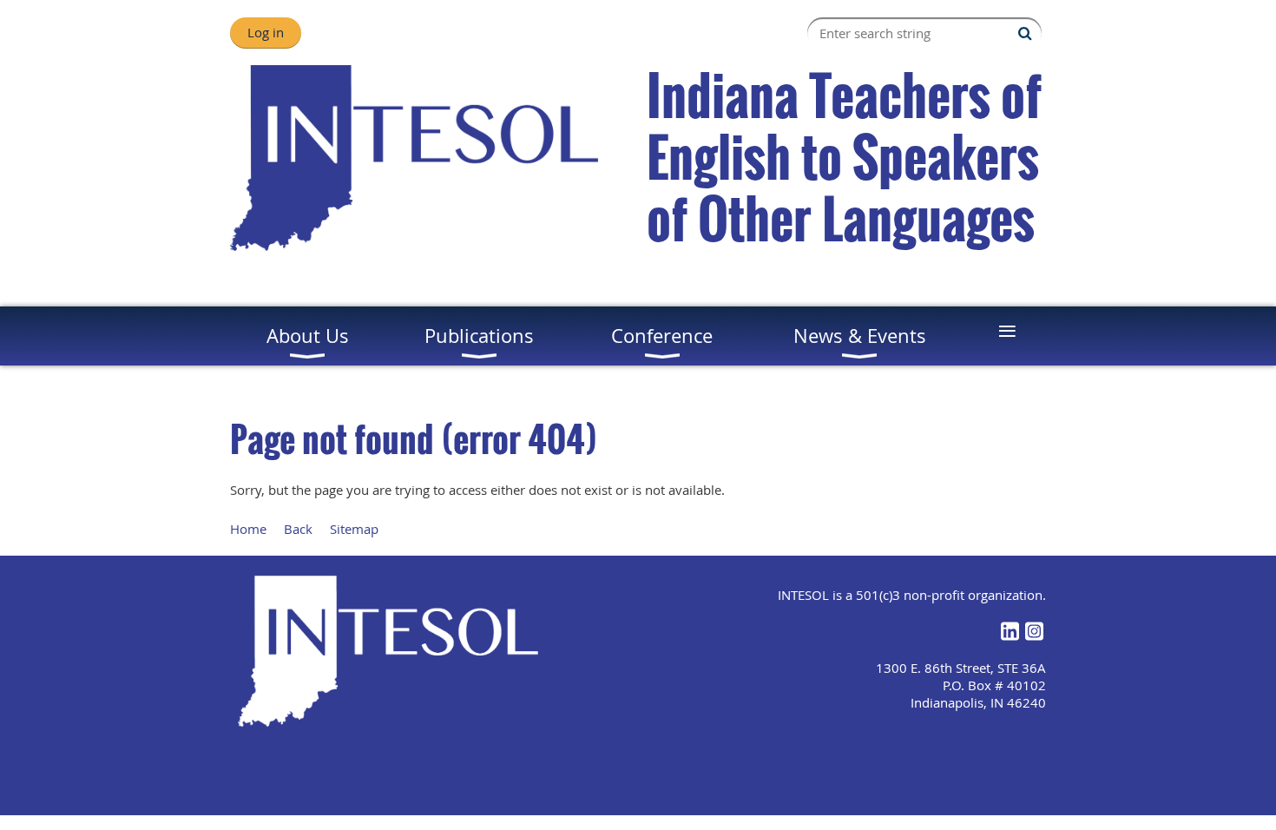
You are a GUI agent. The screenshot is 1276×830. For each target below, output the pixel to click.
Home (248, 528)
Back (298, 528)
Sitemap (354, 528)
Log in (265, 32)
